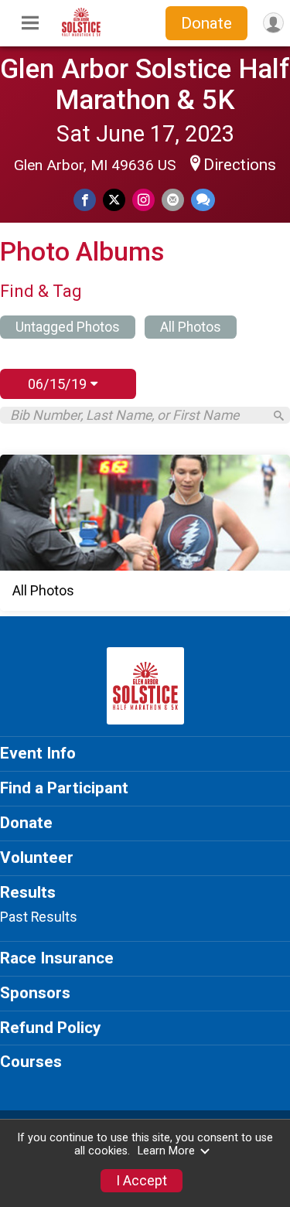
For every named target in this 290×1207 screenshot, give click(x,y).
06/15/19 (59, 384)
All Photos (190, 327)
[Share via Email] (173, 200)
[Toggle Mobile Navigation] (30, 23)
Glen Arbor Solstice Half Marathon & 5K (145, 84)
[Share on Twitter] (114, 200)
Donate (206, 23)
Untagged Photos (67, 327)
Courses (31, 1061)
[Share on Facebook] (84, 200)
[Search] (278, 415)
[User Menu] (273, 22)
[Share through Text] (203, 200)
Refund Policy (50, 1027)
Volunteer (36, 857)
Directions (239, 164)
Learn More (166, 1151)
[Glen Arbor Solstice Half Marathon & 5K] (81, 32)
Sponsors (35, 993)
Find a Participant (64, 788)
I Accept (141, 1180)
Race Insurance (57, 958)
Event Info (38, 753)
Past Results (38, 917)
